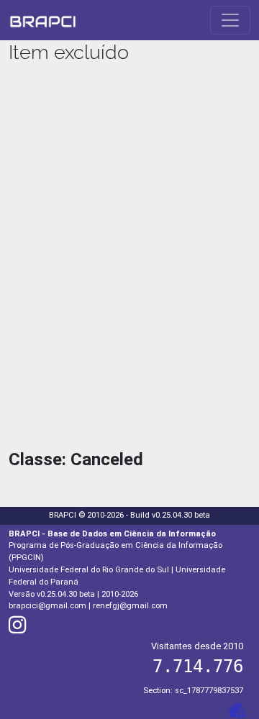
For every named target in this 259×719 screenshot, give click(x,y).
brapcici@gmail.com (47, 605)
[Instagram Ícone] (17, 628)
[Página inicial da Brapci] (43, 20)
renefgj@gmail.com (130, 605)
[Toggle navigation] (230, 20)
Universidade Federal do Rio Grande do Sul (89, 569)
